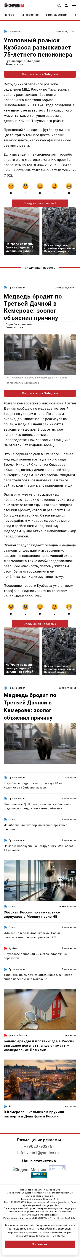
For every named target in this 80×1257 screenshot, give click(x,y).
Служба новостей (19, 324)
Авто (11, 1106)
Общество (14, 31)
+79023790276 (38, 1146)
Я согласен (40, 1244)
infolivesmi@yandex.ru (38, 1153)
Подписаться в (40, 74)
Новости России (18, 1035)
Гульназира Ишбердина (23, 61)
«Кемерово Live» (27, 596)
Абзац (49, 445)
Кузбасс (13, 948)
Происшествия (17, 287)
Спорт (12, 819)
